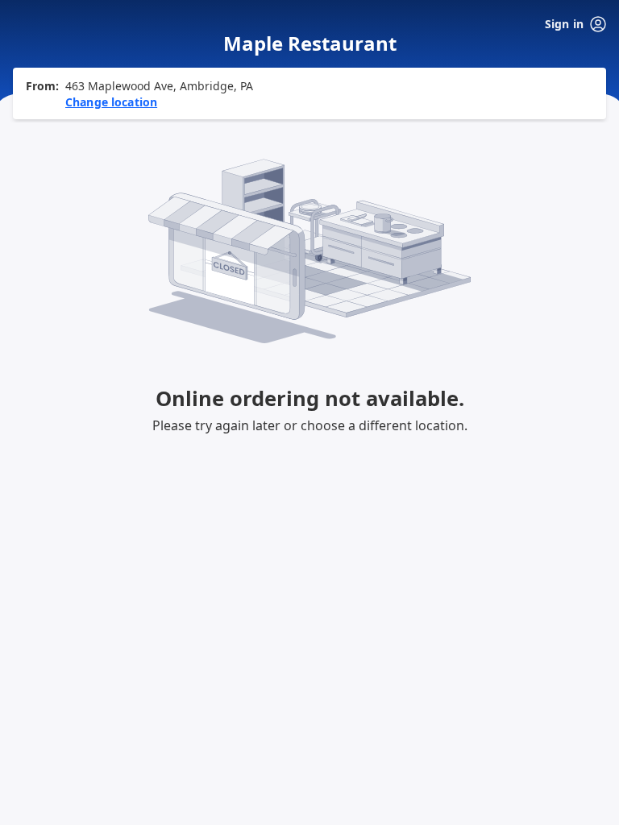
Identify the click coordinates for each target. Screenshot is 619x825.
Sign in (564, 23)
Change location (111, 102)
